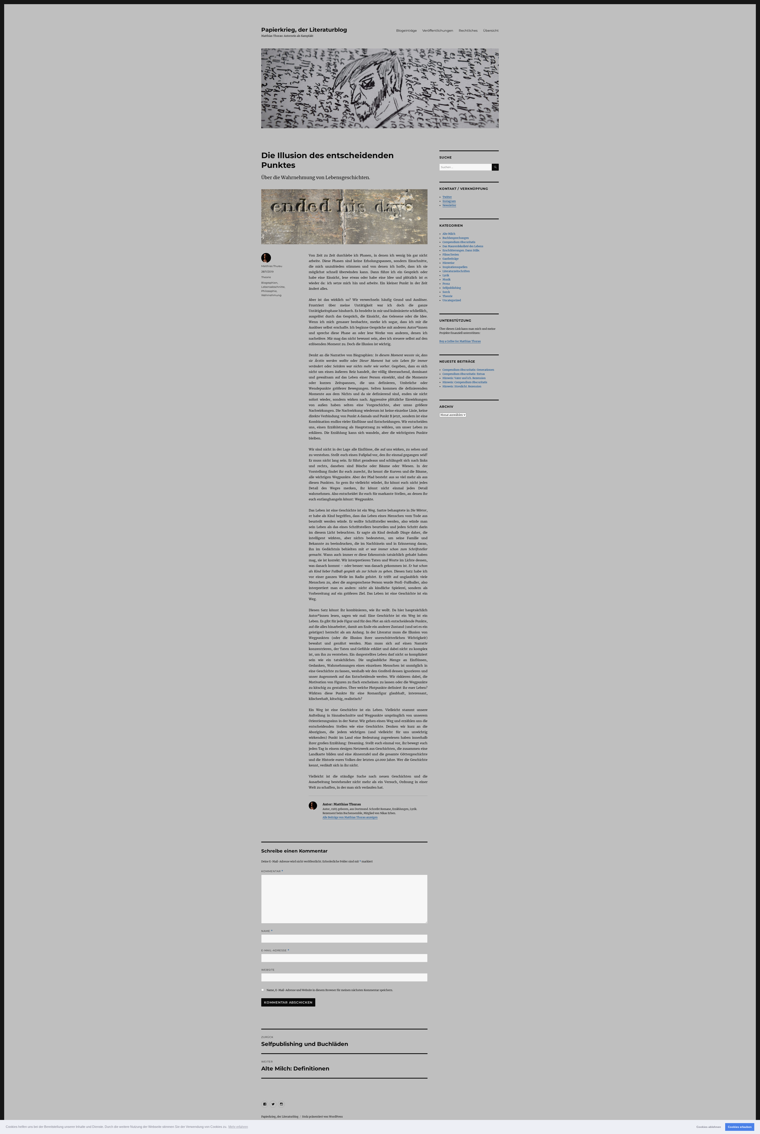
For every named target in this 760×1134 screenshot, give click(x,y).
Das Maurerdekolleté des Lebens (463, 246)
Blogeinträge (406, 30)
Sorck (446, 292)
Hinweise (448, 263)
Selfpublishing (452, 288)
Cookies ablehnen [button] (708, 1126)
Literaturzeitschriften (456, 271)
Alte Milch (449, 234)
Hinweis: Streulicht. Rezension (462, 386)
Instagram (449, 201)
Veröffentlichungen (437, 30)
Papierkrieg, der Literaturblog (304, 29)
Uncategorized (452, 300)
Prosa (446, 283)
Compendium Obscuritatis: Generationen (468, 370)
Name (267, 931)
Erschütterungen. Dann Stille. (461, 250)
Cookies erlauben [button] (740, 1126)
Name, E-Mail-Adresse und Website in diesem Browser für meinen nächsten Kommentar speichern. (330, 990)
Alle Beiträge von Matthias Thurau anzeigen (350, 817)
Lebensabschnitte (273, 286)
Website (268, 969)
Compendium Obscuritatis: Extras (464, 374)
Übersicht (491, 30)
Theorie (266, 277)
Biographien (269, 282)
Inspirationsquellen (455, 267)
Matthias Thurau (271, 266)
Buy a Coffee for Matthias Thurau (460, 341)
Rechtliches (468, 30)
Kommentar (272, 871)
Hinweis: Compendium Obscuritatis (465, 382)
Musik (446, 279)
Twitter (447, 197)
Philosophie (269, 291)
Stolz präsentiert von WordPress (322, 1116)
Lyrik (446, 275)
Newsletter (449, 205)
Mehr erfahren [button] (238, 1126)
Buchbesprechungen (456, 238)
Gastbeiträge (451, 258)
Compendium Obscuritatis (459, 242)
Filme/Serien (451, 254)
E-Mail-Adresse (275, 950)
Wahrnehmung (271, 295)
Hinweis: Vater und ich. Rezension (464, 378)
